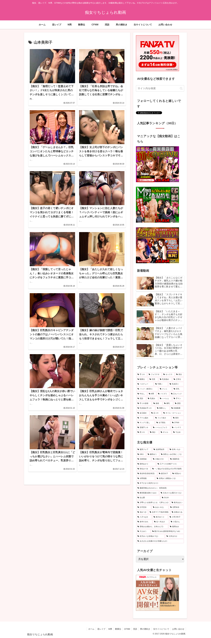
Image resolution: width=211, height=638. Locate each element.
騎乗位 (118, 629)
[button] (181, 88)
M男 (110, 629)
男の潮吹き (145, 629)
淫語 (135, 629)
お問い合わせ (178, 629)
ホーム (91, 629)
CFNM (127, 629)
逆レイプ (101, 629)
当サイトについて (161, 629)
